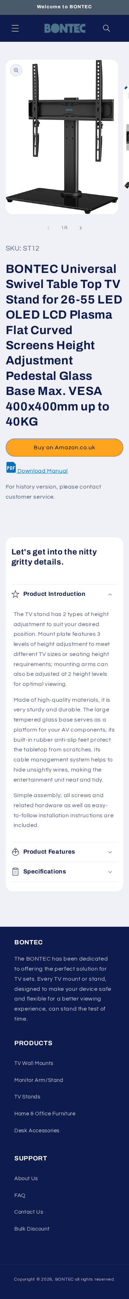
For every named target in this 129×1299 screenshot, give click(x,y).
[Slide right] (81, 228)
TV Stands (27, 1097)
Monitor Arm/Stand (38, 1080)
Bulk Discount (31, 1229)
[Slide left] (48, 228)
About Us (26, 1178)
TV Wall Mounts (33, 1063)
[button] (15, 28)
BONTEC (64, 1279)
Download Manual (42, 471)
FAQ (19, 1195)
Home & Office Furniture (45, 1113)
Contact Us (28, 1212)
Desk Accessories (36, 1130)
